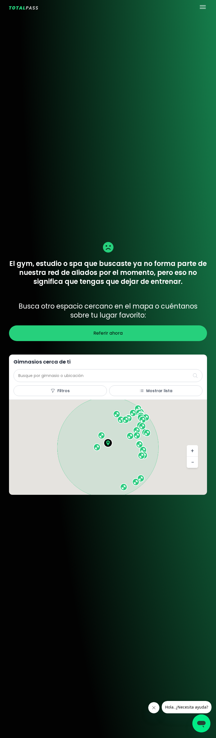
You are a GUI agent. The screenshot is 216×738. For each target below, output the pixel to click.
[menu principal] (203, 7)
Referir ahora (108, 333)
